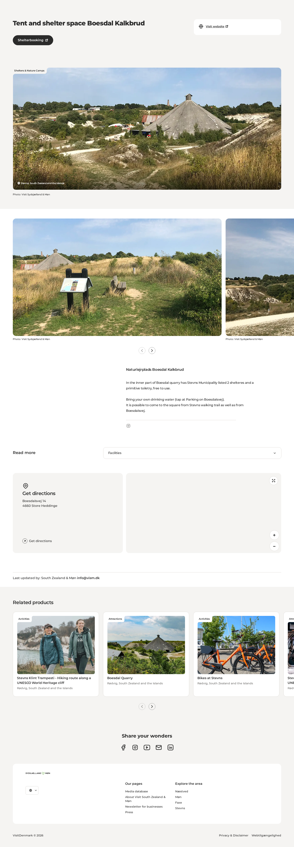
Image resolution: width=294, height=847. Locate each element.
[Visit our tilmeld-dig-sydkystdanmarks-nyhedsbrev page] (158, 747)
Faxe (178, 802)
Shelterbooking (30, 40)
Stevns (180, 808)
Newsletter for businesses (144, 806)
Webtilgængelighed (266, 835)
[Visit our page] (135, 747)
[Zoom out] (274, 546)
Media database (136, 791)
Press (129, 812)
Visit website (215, 26)
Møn (178, 797)
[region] (203, 513)
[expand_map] (273, 480)
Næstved (181, 791)
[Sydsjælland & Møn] (38, 773)
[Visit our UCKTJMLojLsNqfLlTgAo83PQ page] (146, 747)
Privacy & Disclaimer (233, 835)
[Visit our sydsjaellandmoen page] (123, 747)
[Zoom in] (274, 535)
